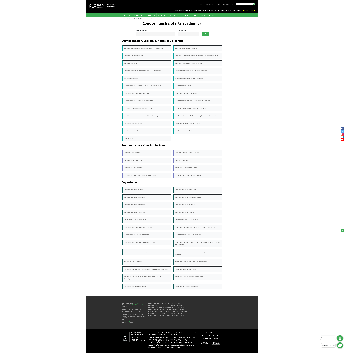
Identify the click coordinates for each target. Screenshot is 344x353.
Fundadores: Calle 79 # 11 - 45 (177, 333)
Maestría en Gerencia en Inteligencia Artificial (189, 276)
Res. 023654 (134, 337)
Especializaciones (138, 15)
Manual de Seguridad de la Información (168, 342)
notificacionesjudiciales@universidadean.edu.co (167, 347)
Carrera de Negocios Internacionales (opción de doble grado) (142, 70)
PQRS (179, 303)
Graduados (225, 4)
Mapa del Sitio (185, 315)
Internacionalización (249, 10)
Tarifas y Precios (179, 309)
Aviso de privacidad (153, 341)
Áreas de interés (141, 30)
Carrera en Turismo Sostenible (133, 168)
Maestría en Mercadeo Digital (184, 131)
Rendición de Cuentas (176, 313)
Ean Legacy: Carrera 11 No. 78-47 (160, 333)
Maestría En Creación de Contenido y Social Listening (140, 175)
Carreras (126, 15)
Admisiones (197, 10)
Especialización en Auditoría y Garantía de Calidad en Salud (142, 86)
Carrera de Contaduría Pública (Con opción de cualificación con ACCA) (196, 55)
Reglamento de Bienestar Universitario (176, 311)
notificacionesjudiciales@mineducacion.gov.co (134, 321)
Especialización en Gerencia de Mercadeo (136, 93)
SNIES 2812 (136, 303)
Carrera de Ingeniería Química (184, 212)
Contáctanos (210, 333)
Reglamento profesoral (173, 315)
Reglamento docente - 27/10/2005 (158, 305)
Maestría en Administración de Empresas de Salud (190, 108)
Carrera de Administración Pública (134, 55)
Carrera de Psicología (181, 160)
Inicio (123, 18)
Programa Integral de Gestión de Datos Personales (168, 344)
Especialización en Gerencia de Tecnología (188, 235)
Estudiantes (218, 4)
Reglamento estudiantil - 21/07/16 (179, 305)
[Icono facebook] (342, 128)
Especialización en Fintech (183, 86)
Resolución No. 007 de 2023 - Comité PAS (160, 309)
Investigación (213, 10)
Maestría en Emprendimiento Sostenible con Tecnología (141, 116)
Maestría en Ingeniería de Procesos (135, 286)
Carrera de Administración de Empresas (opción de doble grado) (143, 48)
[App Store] (216, 343)
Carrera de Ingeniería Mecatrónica (134, 212)
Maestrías (150, 15)
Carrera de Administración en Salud (186, 48)
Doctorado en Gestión (131, 78)
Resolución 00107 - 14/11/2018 (178, 307)
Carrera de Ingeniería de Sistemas (134, 197)
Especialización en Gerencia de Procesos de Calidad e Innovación (195, 227)
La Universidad (179, 10)
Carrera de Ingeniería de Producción (186, 189)
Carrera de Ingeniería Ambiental (134, 189)
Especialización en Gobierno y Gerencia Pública (138, 101)
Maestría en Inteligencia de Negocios (186, 286)
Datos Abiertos (230, 10)
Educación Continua (190, 15)
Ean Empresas (212, 15)
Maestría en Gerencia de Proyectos (185, 269)
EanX (202, 15)
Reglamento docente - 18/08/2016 (158, 313)
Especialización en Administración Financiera (189, 78)
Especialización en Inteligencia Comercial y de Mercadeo (192, 101)
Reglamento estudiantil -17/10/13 (158, 307)
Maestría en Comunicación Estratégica (187, 168)
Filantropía (221, 10)
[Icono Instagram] (342, 134)
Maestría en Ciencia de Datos (133, 261)
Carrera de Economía (130, 63)
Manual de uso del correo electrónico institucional (172, 345)
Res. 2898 (134, 305)
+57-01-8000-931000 (167, 337)
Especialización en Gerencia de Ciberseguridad (138, 227)
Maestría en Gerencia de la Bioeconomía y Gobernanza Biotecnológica (196, 116)
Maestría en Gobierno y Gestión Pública (187, 123)
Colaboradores (210, 4)
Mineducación (130, 308)
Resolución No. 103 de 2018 (156, 315)
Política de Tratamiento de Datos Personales (170, 341)
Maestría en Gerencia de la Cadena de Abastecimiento (191, 261)
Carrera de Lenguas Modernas (133, 160)
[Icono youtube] (342, 140)
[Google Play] (204, 343)
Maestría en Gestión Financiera (133, 123)
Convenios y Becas (175, 15)
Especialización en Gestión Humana (186, 93)
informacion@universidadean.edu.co (176, 339)
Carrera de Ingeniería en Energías (134, 204)
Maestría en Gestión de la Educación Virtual (188, 175)
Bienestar (239, 10)
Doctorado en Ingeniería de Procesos (186, 220)
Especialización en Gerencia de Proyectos (136, 235)
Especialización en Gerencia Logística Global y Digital (140, 242)
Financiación (189, 10)
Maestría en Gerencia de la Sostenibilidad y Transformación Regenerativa (146, 269)
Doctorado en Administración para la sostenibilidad (191, 70)
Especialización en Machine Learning (135, 252)
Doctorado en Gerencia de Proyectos (135, 220)
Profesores (231, 4)
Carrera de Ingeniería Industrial (185, 204)
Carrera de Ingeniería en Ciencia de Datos (188, 197)
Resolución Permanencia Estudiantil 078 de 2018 (162, 303)
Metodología (182, 30)
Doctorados (161, 15)
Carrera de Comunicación (132, 153)
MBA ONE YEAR (128, 138)
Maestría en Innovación (131, 131)
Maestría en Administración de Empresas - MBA (138, 108)
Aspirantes (202, 4)
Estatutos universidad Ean (155, 311)
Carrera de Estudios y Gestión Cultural (187, 153)
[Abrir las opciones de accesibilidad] (342, 230)
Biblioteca (205, 10)
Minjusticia (141, 305)
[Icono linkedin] (342, 137)
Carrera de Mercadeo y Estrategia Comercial (188, 63)
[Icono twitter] (342, 131)
